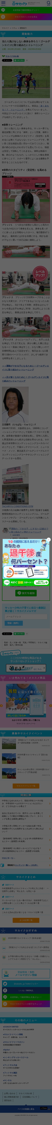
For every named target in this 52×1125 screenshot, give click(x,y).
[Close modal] (49, 540)
